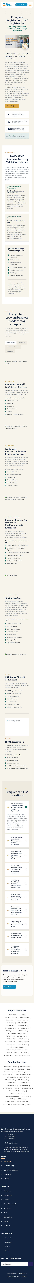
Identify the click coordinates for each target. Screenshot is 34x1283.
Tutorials (6, 1179)
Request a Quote (20, 4)
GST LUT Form (11, 1036)
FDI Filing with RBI (22, 1036)
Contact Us (7, 1174)
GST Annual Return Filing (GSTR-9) (17, 1033)
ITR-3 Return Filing (12, 1052)
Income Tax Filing (10, 1025)
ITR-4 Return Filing (10, 1080)
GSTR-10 (16, 1088)
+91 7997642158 (9, 1134)
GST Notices (23, 1052)
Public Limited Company (23, 1069)
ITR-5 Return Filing (23, 1080)
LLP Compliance (11, 1044)
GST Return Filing (23, 1031)
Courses (6, 1199)
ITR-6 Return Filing (10, 1082)
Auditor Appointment (23, 1101)
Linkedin (7, 1246)
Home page (7, 1161)
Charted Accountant (18, 1104)
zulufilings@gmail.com (11, 1143)
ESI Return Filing (26, 1088)
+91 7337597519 (9, 1139)
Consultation (8, 1195)
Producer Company (9, 1072)
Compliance (7, 1191)
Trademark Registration (22, 1020)
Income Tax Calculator (11, 1170)
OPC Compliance (22, 1044)
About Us (7, 1225)
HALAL (26, 1050)
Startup (6, 1221)
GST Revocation (7, 1088)
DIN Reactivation (22, 1099)
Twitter (6, 1251)
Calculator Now (8, 987)
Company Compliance (23, 1041)
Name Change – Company (17, 1047)
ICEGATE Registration (23, 1072)
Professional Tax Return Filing (17, 1091)
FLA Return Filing (11, 1039)
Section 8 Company (25, 1066)
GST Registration (11, 1031)
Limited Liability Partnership (13, 1050)
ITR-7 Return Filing (23, 1082)
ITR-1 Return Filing (10, 1028)
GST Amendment (23, 1085)
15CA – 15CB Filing (11, 1085)
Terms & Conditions (21, 1276)
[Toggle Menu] (30, 4)
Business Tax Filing (23, 1025)
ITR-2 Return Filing (23, 1028)
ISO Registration (11, 1077)
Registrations (8, 1217)
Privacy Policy (11, 1276)
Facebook (7, 1238)
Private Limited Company (10, 1066)
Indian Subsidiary (24, 1017)
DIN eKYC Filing (11, 1099)
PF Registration (23, 1077)
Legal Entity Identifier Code (23, 1074)
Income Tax (7, 1208)
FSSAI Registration (22, 1023)
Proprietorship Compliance (12, 1096)
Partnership (22, 1014)
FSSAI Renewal (23, 1039)
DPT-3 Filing (6, 1104)
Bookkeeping (25, 1096)
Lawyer (29, 1104)
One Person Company (11, 1017)
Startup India (9, 1020)
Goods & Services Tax (10, 1204)
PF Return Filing (8, 1055)
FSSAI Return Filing (10, 1041)
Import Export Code (8, 1074)
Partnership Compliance (17, 1093)
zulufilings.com (23, 1273)
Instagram (7, 1242)
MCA (5, 1212)
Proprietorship (12, 1014)
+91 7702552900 (9, 1137)
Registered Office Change (22, 1055)
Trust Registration (9, 1069)
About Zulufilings (9, 1166)
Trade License (10, 1023)
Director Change (9, 1101)
